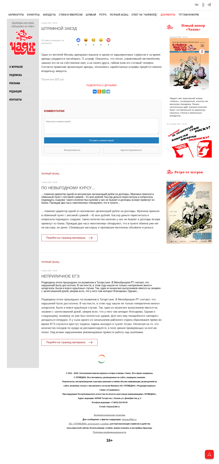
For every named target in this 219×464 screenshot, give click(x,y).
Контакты (15, 99)
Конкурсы (33, 14)
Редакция (15, 91)
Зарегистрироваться (131, 150)
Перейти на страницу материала (65, 237)
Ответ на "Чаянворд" (144, 14)
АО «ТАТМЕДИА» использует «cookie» (89, 423)
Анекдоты (49, 14)
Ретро (103, 14)
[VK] (196, 5)
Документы (168, 14)
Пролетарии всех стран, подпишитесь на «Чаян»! (23, 24)
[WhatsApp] (104, 91)
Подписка (15, 75)
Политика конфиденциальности (109, 432)
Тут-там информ (189, 14)
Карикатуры (16, 14)
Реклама (14, 83)
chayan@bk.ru (129, 419)
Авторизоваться (72, 150)
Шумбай (91, 14)
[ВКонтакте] (95, 91)
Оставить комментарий (101, 140)
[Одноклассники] (99, 91)
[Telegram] (209, 5)
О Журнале (16, 66)
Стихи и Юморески (71, 14)
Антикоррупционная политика (109, 415)
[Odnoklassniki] (203, 5)
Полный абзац (119, 14)
